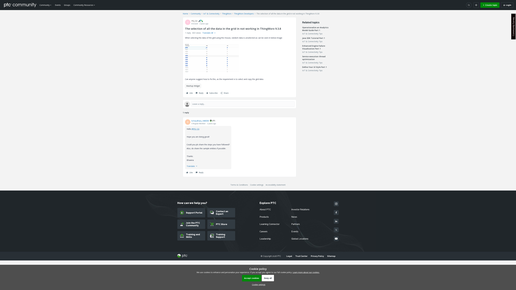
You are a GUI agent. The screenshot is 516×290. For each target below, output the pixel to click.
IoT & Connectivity (211, 13)
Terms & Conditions (239, 185)
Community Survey (513, 26)
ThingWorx (226, 13)
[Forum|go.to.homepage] (20, 5)
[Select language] (476, 5)
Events (58, 5)
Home (185, 13)
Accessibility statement (276, 185)
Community (196, 13)
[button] (489, 5)
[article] (239, 147)
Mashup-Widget (193, 86)
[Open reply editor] (239, 104)
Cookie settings (257, 185)
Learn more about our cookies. (306, 272)
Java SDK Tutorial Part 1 (313, 38)
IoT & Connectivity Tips (312, 33)
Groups (67, 5)
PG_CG (194, 21)
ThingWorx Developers (244, 13)
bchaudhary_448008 (200, 120)
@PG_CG (195, 129)
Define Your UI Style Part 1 (314, 67)
